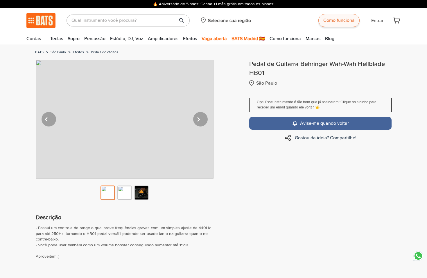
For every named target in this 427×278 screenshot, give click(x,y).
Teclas (56, 38)
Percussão (94, 38)
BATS (39, 52)
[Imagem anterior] (49, 119)
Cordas (33, 38)
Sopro (74, 38)
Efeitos (190, 38)
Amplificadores (163, 38)
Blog (329, 38)
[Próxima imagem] (200, 119)
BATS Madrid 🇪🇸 (248, 38)
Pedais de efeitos (104, 52)
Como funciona (339, 20)
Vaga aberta (214, 38)
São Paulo (58, 52)
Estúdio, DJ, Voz (126, 38)
